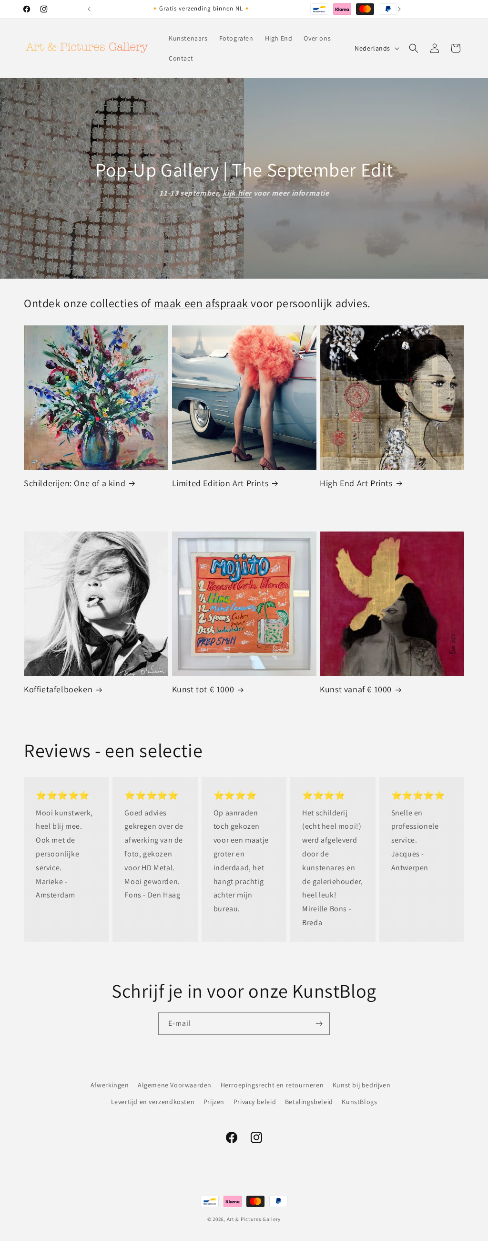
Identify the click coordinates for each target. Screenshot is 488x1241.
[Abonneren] (318, 1023)
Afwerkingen (110, 1085)
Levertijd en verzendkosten (153, 1101)
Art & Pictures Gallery (254, 1219)
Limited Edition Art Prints (220, 483)
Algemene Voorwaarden (175, 1085)
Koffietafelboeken (58, 689)
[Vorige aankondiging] (89, 9)
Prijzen (213, 1101)
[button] (413, 48)
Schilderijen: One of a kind (74, 483)
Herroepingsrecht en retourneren (272, 1085)
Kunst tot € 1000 (203, 689)
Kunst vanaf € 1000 (356, 689)
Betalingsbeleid (309, 1101)
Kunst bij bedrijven (361, 1085)
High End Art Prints (356, 483)
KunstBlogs (359, 1101)
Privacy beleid (255, 1101)
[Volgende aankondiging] (399, 9)
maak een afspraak (201, 303)
